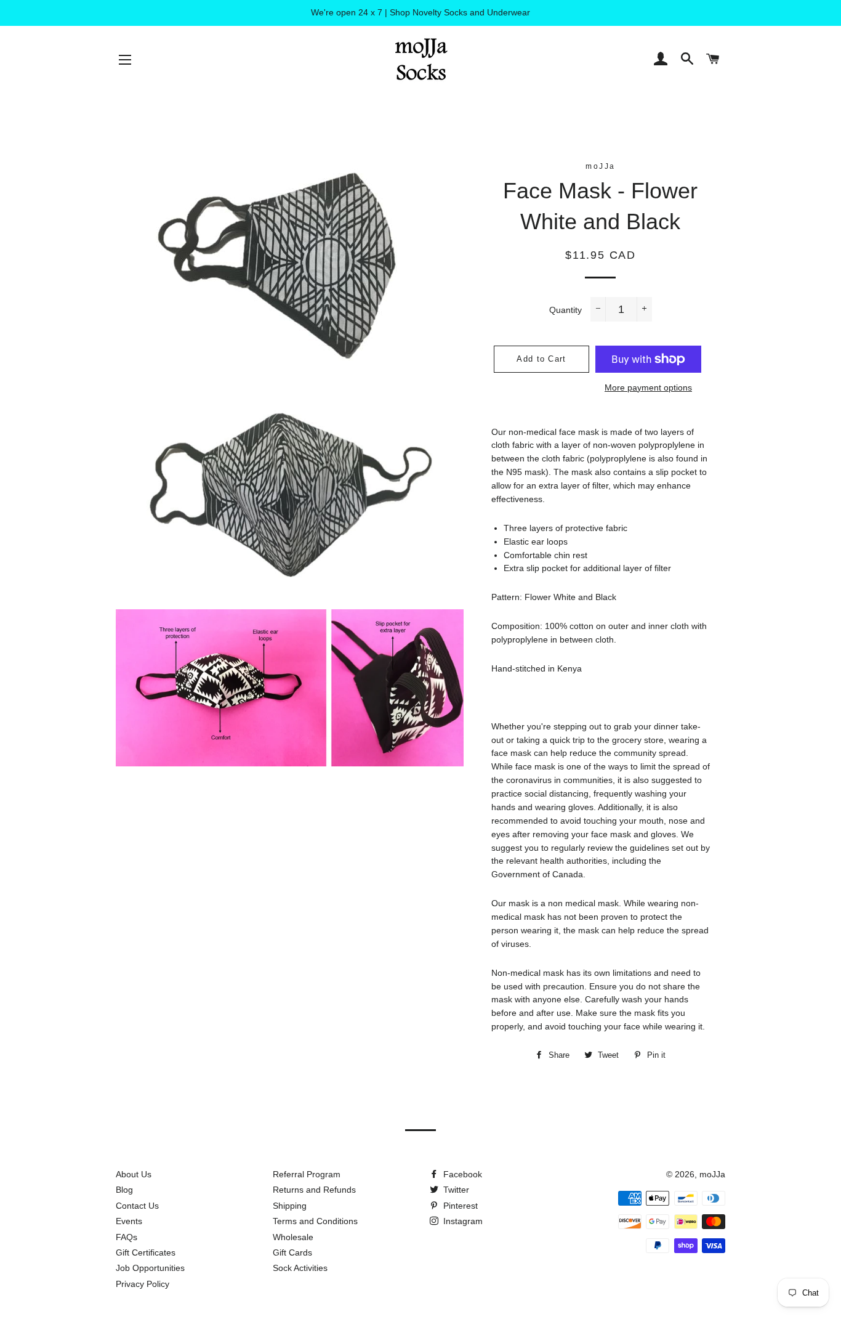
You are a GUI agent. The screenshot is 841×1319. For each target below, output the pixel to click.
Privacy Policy (142, 1284)
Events (129, 1221)
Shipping (290, 1206)
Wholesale (293, 1237)
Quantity (565, 310)
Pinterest (459, 1206)
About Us (133, 1174)
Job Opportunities (150, 1268)
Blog (124, 1190)
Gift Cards (292, 1252)
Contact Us (137, 1206)
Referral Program (306, 1174)
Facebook (461, 1174)
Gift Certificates (145, 1252)
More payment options (648, 387)
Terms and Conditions (315, 1221)
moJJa (712, 1174)
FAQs (126, 1237)
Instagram (462, 1221)
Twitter (455, 1190)
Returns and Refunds (314, 1190)
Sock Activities (300, 1268)
